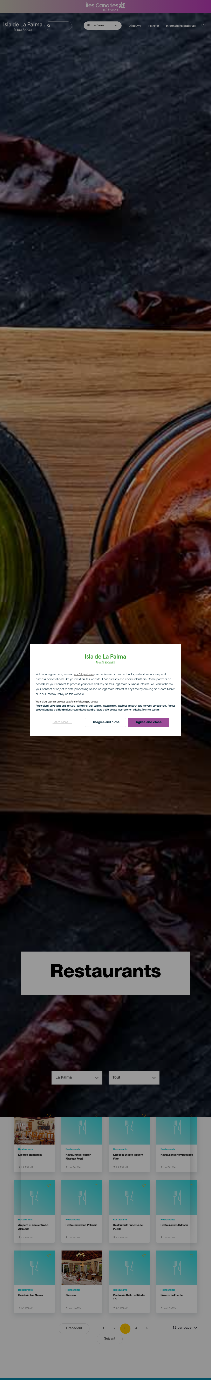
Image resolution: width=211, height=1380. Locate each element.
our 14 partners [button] (84, 674)
